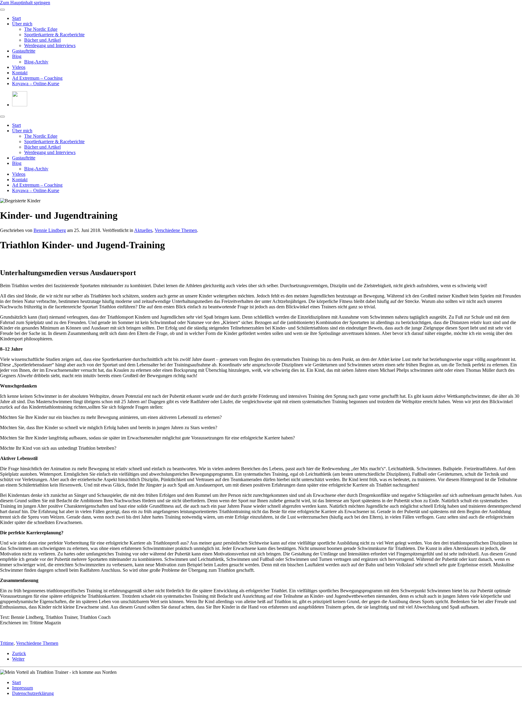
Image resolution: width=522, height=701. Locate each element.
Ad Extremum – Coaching (37, 78)
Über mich (22, 23)
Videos (18, 67)
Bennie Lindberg (50, 230)
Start (16, 18)
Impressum (22, 687)
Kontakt (19, 72)
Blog (16, 56)
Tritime (7, 643)
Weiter (18, 658)
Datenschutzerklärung (33, 693)
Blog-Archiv (36, 61)
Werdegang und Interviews (50, 45)
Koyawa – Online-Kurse (35, 83)
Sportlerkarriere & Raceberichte (54, 34)
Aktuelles (143, 230)
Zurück (19, 653)
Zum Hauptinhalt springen (25, 2)
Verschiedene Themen (176, 230)
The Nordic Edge (40, 29)
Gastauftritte (23, 50)
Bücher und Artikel (42, 40)
